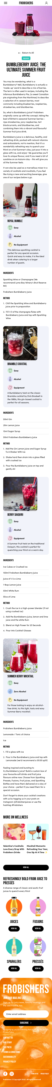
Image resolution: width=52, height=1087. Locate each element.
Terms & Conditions (11, 1052)
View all (26, 867)
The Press (7, 1047)
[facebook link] (5, 1074)
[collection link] (14, 907)
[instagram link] (12, 1074)
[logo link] (26, 3)
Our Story (7, 1042)
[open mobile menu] (5, 3)
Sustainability (9, 1057)
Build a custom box (35, 770)
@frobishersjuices (22, 801)
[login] (46, 3)
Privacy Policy (9, 1061)
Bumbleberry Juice (22, 112)
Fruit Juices (25, 780)
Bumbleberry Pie (20, 94)
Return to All (28, 52)
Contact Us (8, 1037)
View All (14, 928)
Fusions (15, 780)
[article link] (14, 832)
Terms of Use (34, 1074)
